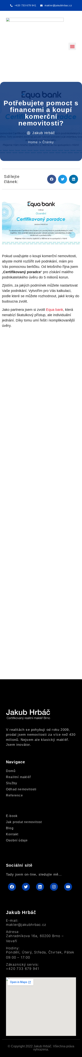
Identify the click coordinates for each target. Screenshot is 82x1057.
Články (48, 142)
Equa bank (54, 310)
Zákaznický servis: (22, 964)
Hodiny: (13, 948)
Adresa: (13, 932)
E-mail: (12, 920)
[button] (72, 46)
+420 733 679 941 (22, 969)
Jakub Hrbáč (21, 912)
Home (33, 142)
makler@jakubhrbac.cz (26, 925)
